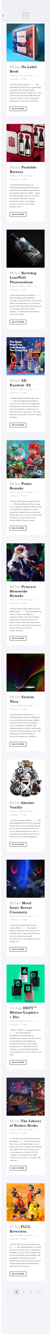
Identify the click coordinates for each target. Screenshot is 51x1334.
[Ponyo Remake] (26, 459)
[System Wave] (26, 673)
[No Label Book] (26, 43)
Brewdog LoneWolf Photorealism (23, 277)
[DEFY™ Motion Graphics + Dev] (26, 984)
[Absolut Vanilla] (26, 778)
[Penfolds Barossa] (26, 143)
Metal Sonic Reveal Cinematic (21, 907)
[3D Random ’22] (26, 356)
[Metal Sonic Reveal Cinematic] (26, 879)
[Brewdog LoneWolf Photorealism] (26, 249)
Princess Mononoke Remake (23, 591)
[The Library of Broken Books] (26, 1097)
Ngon (30, 75)
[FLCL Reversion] (26, 1202)
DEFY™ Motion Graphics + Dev (24, 1012)
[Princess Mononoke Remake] (26, 562)
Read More (18, 109)
